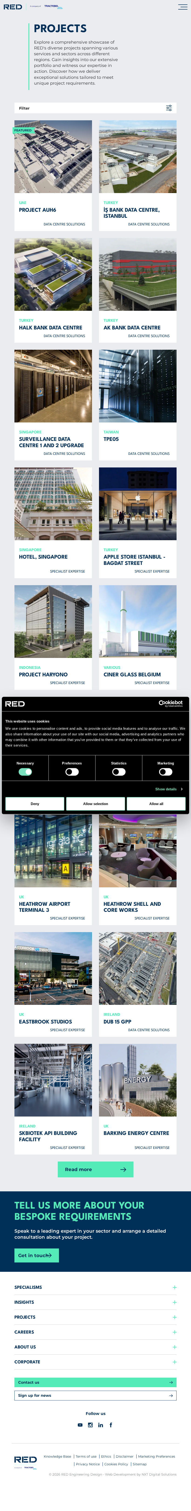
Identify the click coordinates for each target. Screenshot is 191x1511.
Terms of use (86, 1456)
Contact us (28, 1382)
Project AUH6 (37, 210)
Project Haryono (43, 675)
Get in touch (33, 1255)
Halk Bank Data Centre (50, 328)
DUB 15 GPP (117, 1022)
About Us (25, 1347)
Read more (78, 1169)
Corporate (27, 1362)
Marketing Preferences (156, 1456)
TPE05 (111, 439)
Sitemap (140, 1464)
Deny (35, 804)
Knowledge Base (57, 1456)
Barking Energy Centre (136, 1133)
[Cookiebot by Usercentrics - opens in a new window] (165, 704)
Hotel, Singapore (43, 557)
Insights (24, 1302)
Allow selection (95, 804)
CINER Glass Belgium (132, 675)
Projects (24, 1317)
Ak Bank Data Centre (132, 328)
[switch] (72, 771)
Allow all (156, 804)
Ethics (106, 1456)
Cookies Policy (116, 1464)
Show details (166, 789)
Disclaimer (124, 1456)
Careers (24, 1332)
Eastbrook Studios (45, 1022)
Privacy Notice (88, 1464)
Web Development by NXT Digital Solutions (141, 1474)
